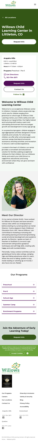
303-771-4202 (6, 426)
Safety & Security (26, 396)
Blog (21, 400)
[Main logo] (11, 367)
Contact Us (6, 403)
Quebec (5, 421)
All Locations (10, 17)
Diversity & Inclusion (27, 393)
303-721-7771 (23, 415)
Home (3, 439)
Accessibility (24, 406)
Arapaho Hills (6, 411)
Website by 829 (11, 439)
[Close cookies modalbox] (27, 353)
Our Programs (7, 393)
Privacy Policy (29, 350)
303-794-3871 (11, 77)
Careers (4, 396)
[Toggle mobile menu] (35, 4)
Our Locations (7, 400)
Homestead (23, 411)
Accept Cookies (17, 353)
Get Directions (12, 74)
